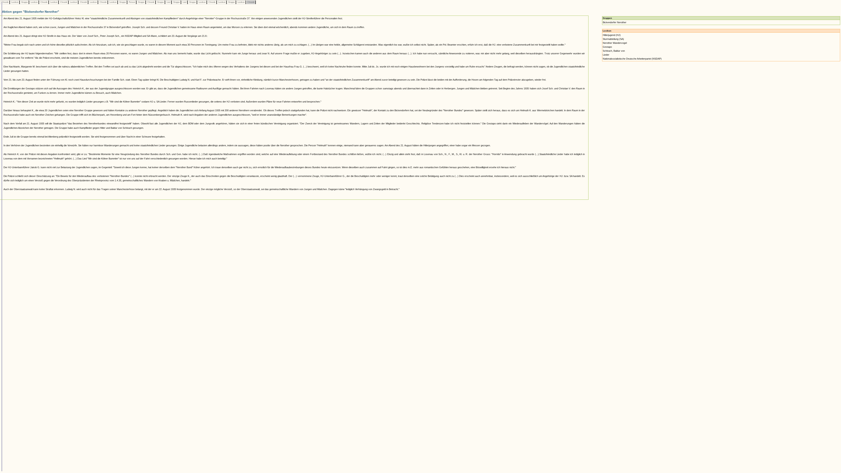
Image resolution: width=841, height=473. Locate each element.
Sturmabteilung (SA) (613, 39)
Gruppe (24, 2)
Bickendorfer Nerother (614, 22)
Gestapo (607, 47)
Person (132, 2)
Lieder (606, 54)
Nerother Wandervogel (615, 43)
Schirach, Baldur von (614, 50)
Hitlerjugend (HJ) (612, 35)
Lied (168, 2)
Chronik (5, 2)
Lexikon (15, 2)
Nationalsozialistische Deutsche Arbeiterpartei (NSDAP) (632, 58)
